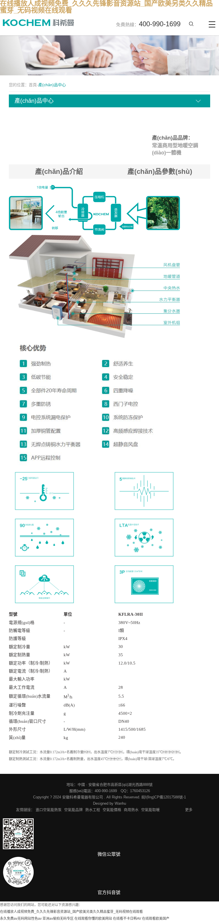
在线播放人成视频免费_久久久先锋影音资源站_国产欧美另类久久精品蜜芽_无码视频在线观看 (71, 912)
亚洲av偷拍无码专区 (58, 919)
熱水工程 (92, 810)
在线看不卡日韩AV (127, 919)
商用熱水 (131, 810)
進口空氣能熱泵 (49, 810)
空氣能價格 (112, 810)
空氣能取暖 (150, 810)
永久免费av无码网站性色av (21, 919)
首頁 (33, 84)
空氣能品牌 (73, 810)
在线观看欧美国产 (155, 919)
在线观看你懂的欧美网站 (93, 919)
